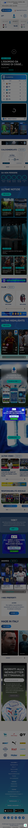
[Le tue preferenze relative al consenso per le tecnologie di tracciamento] (25, 825)
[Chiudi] (23, 410)
